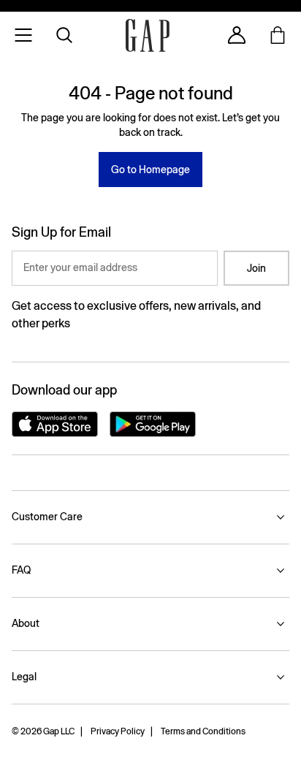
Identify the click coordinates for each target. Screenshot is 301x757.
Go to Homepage (150, 169)
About (25, 623)
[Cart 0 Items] (277, 35)
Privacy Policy (118, 731)
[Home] (147, 35)
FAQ (21, 570)
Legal (24, 676)
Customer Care (47, 516)
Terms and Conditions (203, 731)
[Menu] (23, 35)
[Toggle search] (64, 35)
